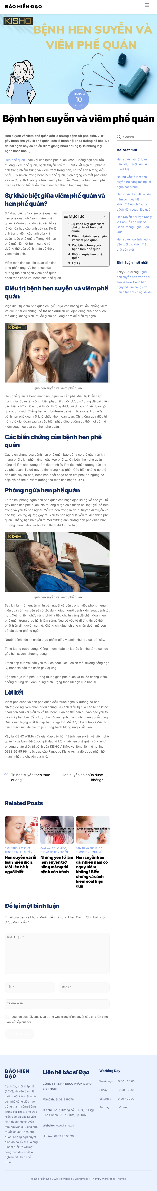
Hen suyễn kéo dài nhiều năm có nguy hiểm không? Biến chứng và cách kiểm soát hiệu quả (92, 872)
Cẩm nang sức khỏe (18, 848)
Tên (11, 986)
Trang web (15, 1003)
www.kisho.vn (65, 1125)
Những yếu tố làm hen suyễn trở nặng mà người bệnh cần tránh (56, 864)
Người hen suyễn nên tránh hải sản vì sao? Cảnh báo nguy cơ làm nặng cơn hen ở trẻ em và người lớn (134, 282)
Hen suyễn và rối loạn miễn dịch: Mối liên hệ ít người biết (20, 864)
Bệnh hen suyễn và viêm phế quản (79, 118)
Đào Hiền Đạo (42, 1178)
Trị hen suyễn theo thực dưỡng (30, 777)
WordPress (81, 1178)
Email (66, 986)
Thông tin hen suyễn (18, 852)
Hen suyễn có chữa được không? (82, 777)
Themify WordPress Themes (108, 1178)
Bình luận (15, 937)
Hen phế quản (15, 160)
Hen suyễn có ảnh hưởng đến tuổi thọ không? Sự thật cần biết (134, 244)
